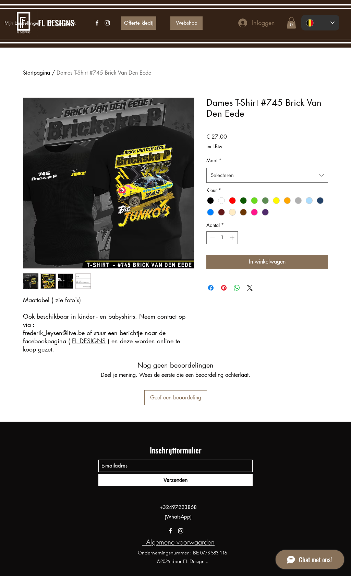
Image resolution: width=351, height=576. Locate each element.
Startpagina (36, 72)
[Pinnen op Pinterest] (224, 288)
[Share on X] (250, 288)
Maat (213, 160)
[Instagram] (180, 530)
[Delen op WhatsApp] (237, 288)
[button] (291, 22)
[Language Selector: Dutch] (320, 22)
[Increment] (232, 238)
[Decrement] (211, 238)
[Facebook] (170, 530)
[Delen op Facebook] (211, 288)
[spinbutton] (222, 238)
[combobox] (267, 175)
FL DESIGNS (89, 341)
